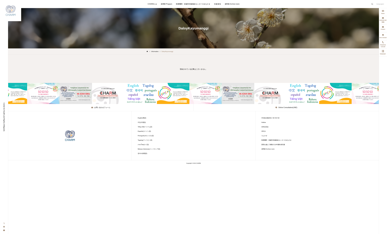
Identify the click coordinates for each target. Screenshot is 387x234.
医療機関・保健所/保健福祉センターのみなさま (193, 4)
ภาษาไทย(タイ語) (143, 144)
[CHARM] (10, 10)
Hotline (263, 122)
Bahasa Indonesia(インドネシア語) (149, 149)
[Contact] (4, 230)
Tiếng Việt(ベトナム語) (145, 126)
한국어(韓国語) (142, 153)
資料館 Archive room (232, 4)
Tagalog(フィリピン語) (145, 140)
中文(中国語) (142, 122)
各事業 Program (166, 4)
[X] (4, 223)
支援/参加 (217, 4)
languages (380, 4)
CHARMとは (152, 4)
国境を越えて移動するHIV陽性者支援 (273, 144)
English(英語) (142, 118)
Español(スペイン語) (144, 131)
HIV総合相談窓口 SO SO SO (270, 118)
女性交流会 (264, 126)
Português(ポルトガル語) (146, 135)
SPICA (263, 131)
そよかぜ (264, 135)
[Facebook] (4, 226)
